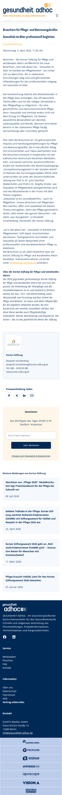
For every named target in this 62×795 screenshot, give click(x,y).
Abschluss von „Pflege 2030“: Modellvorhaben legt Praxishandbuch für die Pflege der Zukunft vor (30, 486)
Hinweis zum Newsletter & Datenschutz (31, 455)
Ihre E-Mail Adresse (19, 435)
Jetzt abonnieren (31, 445)
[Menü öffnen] (57, 16)
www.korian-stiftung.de (17, 371)
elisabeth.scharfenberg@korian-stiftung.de (27, 364)
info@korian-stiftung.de (23, 262)
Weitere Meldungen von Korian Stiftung (24, 473)
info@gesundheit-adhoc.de (18, 732)
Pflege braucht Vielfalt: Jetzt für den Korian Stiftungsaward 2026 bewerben (30, 578)
